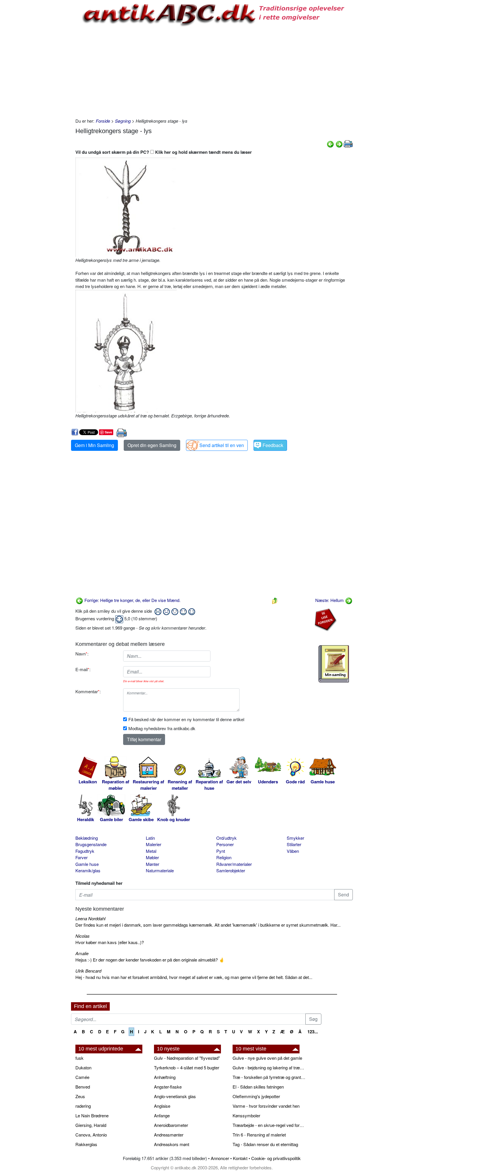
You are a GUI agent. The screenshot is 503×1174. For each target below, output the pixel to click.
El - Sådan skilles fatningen (258, 1087)
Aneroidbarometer (171, 1125)
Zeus (80, 1096)
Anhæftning (165, 1077)
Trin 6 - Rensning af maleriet (259, 1135)
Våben (293, 851)
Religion (223, 857)
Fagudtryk (84, 851)
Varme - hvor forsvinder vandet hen (266, 1106)
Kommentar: (88, 691)
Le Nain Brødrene (92, 1115)
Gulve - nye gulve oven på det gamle (267, 1058)
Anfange (162, 1115)
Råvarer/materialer (234, 864)
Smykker (295, 838)
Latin (150, 838)
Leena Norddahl (90, 918)
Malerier (153, 844)
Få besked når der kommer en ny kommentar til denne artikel (186, 719)
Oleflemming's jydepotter (256, 1096)
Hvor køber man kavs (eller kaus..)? (109, 942)
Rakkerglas (86, 1144)
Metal (151, 851)
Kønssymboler (246, 1115)
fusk (79, 1058)
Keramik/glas (87, 870)
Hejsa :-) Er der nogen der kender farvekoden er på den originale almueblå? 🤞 (149, 960)
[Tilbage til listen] (275, 600)
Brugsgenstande (91, 844)
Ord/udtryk (226, 838)
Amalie (81, 953)
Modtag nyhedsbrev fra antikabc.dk (161, 728)
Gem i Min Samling (94, 445)
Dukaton (83, 1067)
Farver (81, 857)
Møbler (152, 857)
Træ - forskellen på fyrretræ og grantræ (269, 1077)
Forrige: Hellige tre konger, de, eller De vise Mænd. (131, 600)
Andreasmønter (168, 1135)
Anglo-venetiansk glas (175, 1096)
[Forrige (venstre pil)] (330, 143)
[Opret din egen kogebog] (334, 664)
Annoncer (220, 1158)
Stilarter (294, 844)
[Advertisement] (47, 88)
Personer (225, 844)
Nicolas (82, 936)
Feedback (273, 445)
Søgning (123, 121)
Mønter (152, 864)
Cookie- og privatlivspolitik (276, 1158)
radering (83, 1106)
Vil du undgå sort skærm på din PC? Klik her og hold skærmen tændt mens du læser (163, 152)
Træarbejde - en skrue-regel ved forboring (269, 1125)
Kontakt (240, 1158)
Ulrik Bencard (88, 971)
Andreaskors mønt (171, 1144)
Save (108, 432)
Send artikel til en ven (221, 445)
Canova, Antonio (91, 1135)
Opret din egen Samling (151, 445)
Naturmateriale (160, 870)
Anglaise (162, 1106)
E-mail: (83, 669)
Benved (82, 1087)
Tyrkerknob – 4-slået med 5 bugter (186, 1067)
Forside (103, 121)
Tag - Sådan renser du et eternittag (265, 1144)
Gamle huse (87, 864)
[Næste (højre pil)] (339, 143)
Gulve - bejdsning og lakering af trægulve (269, 1067)
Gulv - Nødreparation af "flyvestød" (187, 1058)
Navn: (81, 654)
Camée (82, 1077)
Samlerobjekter (230, 870)
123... (312, 1031)
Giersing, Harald (90, 1125)
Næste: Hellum (330, 600)
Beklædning (86, 838)
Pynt (220, 851)
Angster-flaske (168, 1087)
